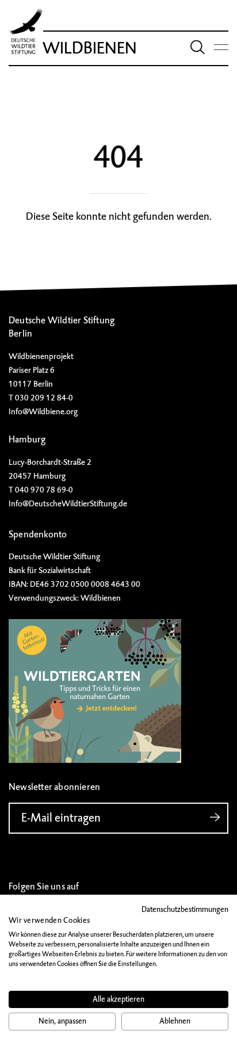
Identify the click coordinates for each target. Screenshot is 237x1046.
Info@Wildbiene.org (43, 411)
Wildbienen (90, 48)
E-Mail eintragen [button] (61, 818)
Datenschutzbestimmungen (185, 909)
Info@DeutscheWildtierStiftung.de (68, 503)
